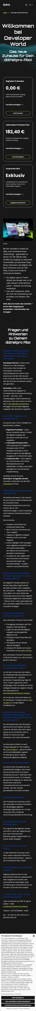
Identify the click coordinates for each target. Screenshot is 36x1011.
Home (5, 13)
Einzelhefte (7, 484)
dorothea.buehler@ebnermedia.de (16, 693)
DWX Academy (12, 749)
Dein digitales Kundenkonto (18, 404)
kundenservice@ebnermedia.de (15, 906)
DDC (30, 650)
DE (30, 5)
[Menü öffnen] (26, 4)
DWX (22, 650)
